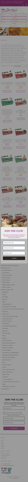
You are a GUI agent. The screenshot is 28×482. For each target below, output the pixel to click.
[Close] (25, 220)
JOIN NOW (14, 258)
